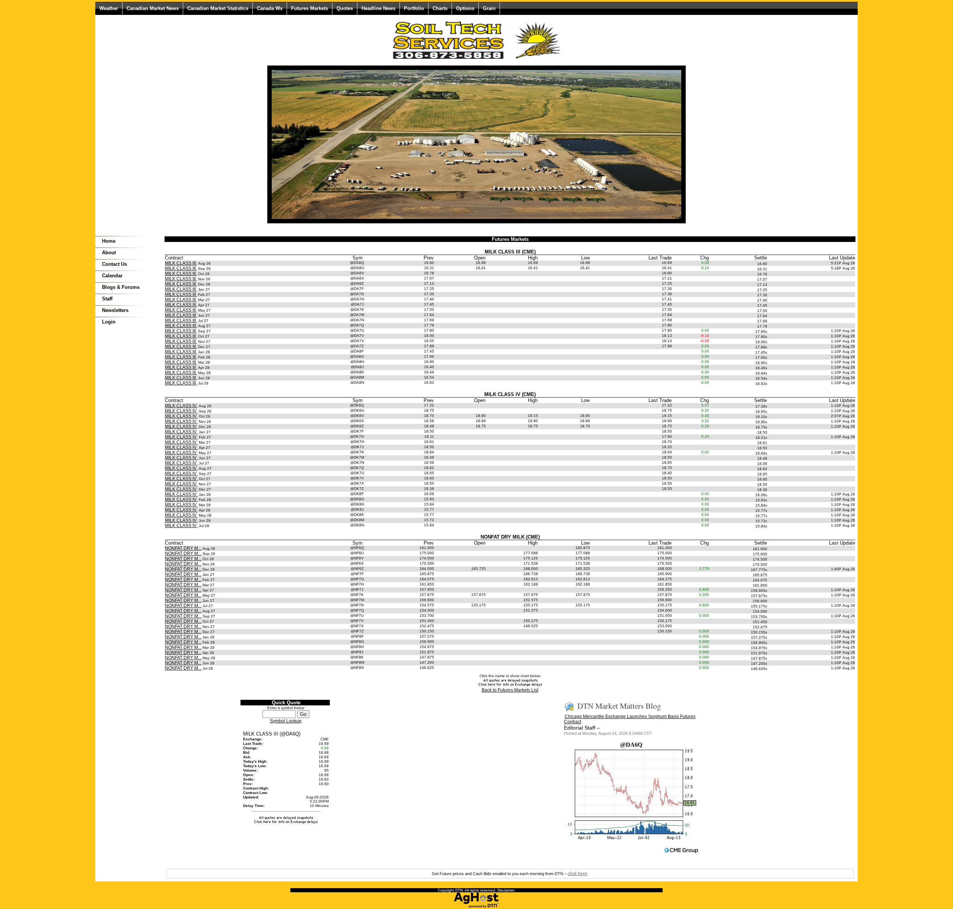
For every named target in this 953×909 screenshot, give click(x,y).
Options (465, 8)
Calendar (112, 275)
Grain (489, 8)
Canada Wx (270, 8)
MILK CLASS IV (181, 405)
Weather (108, 8)
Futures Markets (309, 8)
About (109, 252)
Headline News (378, 8)
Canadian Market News (153, 8)
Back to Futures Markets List (510, 690)
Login (108, 322)
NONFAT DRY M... (183, 548)
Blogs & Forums (121, 287)
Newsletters (115, 310)
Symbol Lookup (286, 721)
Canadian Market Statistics (217, 8)
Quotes (345, 8)
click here (577, 873)
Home (108, 241)
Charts (440, 8)
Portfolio (414, 8)
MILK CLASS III (181, 263)
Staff (107, 299)
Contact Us (114, 264)
